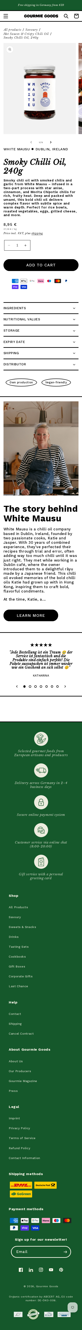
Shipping (15, 1023)
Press (13, 1091)
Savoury (31, 30)
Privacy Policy (19, 1128)
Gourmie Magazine (23, 1081)
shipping (37, 233)
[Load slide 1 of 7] (24, 686)
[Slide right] (51, 142)
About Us (16, 1061)
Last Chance (18, 986)
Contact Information (24, 1158)
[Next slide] (65, 686)
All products (12, 30)
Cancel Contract (21, 1033)
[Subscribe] (65, 1252)
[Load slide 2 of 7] (30, 686)
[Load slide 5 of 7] (46, 686)
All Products (18, 907)
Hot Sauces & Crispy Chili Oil (26, 34)
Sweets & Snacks (22, 927)
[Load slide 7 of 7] (57, 686)
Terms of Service (22, 1138)
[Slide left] (31, 142)
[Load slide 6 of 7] (52, 686)
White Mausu (16, 149)
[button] (6, 16)
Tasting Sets (19, 946)
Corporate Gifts (21, 976)
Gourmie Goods (47, 1286)
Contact (15, 1014)
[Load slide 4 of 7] (41, 686)
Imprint (14, 1118)
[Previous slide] (17, 686)
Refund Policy (19, 1148)
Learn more (31, 615)
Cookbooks (17, 956)
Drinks (14, 937)
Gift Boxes (17, 966)
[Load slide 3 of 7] (35, 686)
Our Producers (20, 1071)
